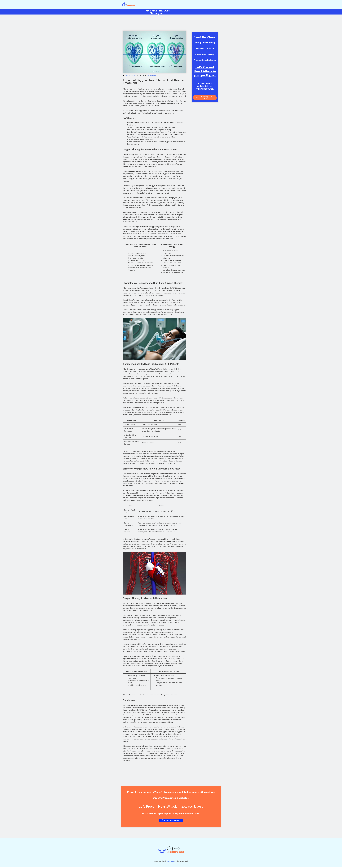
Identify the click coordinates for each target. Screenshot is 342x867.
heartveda (170, 861)
